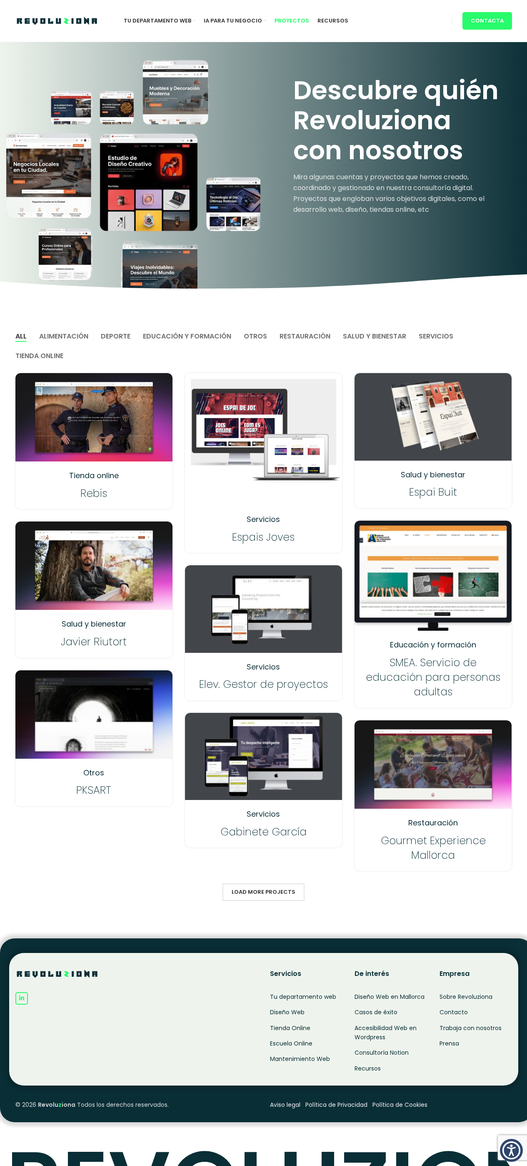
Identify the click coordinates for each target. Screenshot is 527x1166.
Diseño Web (287, 1012)
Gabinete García (263, 832)
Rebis (93, 493)
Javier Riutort (94, 641)
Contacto (454, 1012)
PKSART (93, 790)
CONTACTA (487, 21)
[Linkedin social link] (21, 998)
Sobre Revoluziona (466, 997)
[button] (511, 1150)
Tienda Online (290, 1028)
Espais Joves (263, 537)
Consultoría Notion (382, 1052)
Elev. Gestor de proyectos (263, 684)
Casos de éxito (376, 1012)
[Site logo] (57, 20)
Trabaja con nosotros (471, 1028)
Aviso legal (285, 1105)
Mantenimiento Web (300, 1059)
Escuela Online (291, 1043)
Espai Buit (433, 492)
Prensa (449, 1043)
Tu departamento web (303, 997)
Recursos (368, 1068)
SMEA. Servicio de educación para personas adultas (433, 677)
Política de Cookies (399, 1105)
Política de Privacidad (336, 1105)
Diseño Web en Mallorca (390, 997)
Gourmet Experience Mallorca (433, 848)
